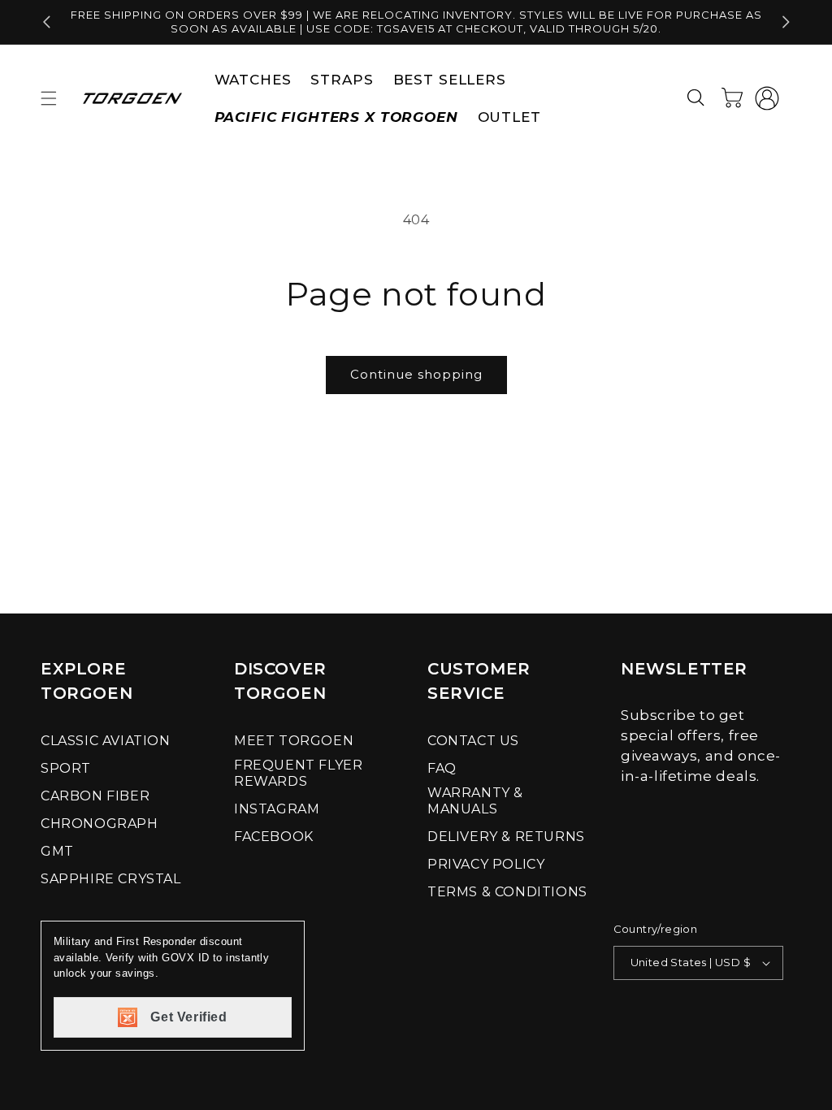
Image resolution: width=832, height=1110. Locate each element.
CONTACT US (473, 740)
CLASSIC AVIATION (106, 740)
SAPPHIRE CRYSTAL (111, 879)
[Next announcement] (786, 22)
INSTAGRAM (276, 809)
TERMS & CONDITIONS (507, 892)
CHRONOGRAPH (99, 823)
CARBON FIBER (95, 796)
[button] (49, 98)
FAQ (442, 768)
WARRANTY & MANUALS (475, 801)
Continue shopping (416, 374)
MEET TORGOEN (293, 740)
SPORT (66, 768)
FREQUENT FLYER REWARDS (298, 773)
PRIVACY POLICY (485, 864)
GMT (57, 851)
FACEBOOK (274, 836)
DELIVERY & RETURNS (506, 836)
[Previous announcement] (46, 22)
